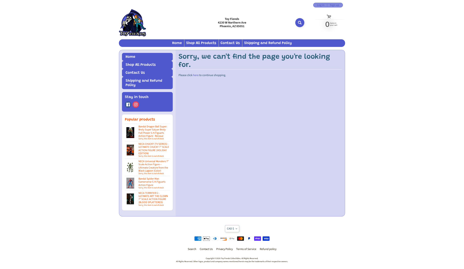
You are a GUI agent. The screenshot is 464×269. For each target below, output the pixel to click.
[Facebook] (128, 104)
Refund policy (268, 249)
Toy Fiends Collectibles (231, 258)
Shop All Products (201, 43)
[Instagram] (135, 104)
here (196, 75)
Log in (320, 5)
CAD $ (230, 229)
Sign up (334, 5)
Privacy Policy (224, 249)
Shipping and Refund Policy (268, 43)
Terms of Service (246, 249)
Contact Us (230, 43)
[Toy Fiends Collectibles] (132, 22)
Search (192, 249)
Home (177, 43)
